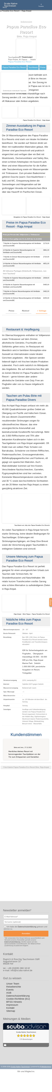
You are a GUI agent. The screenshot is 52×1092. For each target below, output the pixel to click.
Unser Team (12, 983)
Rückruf (25, 311)
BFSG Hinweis (14, 1002)
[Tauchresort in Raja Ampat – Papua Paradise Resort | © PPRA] (6, 792)
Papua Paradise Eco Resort (14, 67)
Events (10, 989)
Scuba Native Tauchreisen (10, 4)
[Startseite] (3, 57)
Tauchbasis (33, 67)
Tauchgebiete (13, 57)
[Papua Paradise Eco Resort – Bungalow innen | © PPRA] (26, 776)
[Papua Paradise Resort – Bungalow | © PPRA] (14, 214)
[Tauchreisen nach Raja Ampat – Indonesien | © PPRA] (38, 611)
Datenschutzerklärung (18, 995)
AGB (8, 992)
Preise (42, 67)
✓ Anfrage (41, 311)
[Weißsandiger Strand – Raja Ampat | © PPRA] (14, 611)
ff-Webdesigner (45, 1067)
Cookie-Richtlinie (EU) (18, 999)
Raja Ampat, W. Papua (17, 59)
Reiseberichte (13, 986)
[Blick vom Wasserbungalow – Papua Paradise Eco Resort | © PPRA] (16, 784)
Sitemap (10, 1011)
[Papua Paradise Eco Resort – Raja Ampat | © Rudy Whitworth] (16, 792)
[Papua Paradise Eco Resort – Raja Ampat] (10, 117)
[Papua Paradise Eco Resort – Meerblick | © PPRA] (38, 214)
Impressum (12, 1005)
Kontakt (10, 1008)
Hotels (33, 59)
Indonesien (27, 57)
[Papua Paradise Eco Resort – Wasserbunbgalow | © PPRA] (26, 117)
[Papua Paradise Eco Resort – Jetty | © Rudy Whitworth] (26, 522)
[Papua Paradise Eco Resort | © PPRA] (42, 117)
